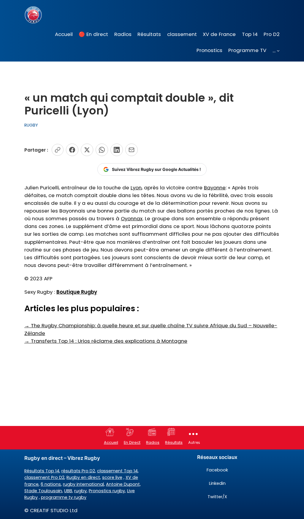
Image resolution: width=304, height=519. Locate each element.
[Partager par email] (131, 150)
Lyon (136, 187)
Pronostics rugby (107, 491)
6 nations (51, 484)
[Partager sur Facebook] (72, 150)
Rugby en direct (83, 477)
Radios (152, 442)
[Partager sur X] (87, 150)
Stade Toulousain (43, 491)
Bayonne (215, 187)
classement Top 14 (117, 471)
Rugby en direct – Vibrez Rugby (62, 458)
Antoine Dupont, (123, 484)
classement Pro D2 (44, 477)
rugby (80, 491)
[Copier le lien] (58, 150)
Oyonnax (131, 218)
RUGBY (31, 125)
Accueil (111, 442)
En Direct (132, 442)
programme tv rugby (63, 497)
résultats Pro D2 (78, 471)
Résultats (174, 442)
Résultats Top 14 (41, 471)
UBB (68, 491)
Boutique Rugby (76, 291)
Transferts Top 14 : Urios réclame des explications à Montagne (105, 341)
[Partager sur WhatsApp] (102, 150)
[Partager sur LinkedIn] (116, 150)
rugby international (83, 484)
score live (112, 477)
